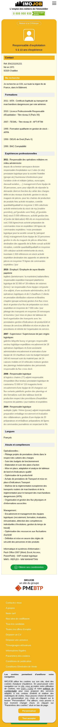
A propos (10, 608)
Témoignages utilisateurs (18, 645)
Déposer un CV (13, 634)
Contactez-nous (14, 603)
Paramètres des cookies (18, 656)
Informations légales (16, 650)
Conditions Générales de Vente (21, 666)
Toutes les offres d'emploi (18, 629)
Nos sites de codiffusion (18, 619)
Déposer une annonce (17, 640)
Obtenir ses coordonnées (31, 567)
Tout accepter (29, 718)
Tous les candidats (15, 624)
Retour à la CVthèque (29, 23)
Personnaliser (29, 711)
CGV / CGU (27, 688)
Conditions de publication (18, 661)
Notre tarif (10, 613)
